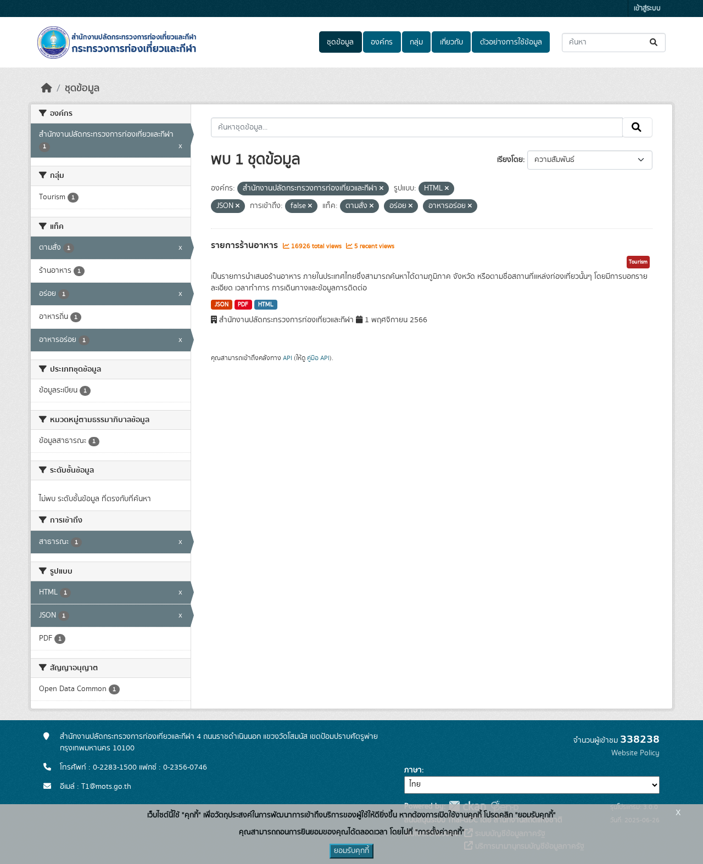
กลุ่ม (416, 42)
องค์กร (382, 42)
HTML (266, 304)
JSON (221, 304)
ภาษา (413, 770)
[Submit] (654, 42)
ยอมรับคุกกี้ (351, 850)
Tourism (638, 262)
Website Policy (635, 753)
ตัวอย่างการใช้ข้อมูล (511, 42)
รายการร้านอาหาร (245, 245)
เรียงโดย (510, 159)
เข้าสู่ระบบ (647, 8)
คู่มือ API (318, 358)
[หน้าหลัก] (46, 88)
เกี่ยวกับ (451, 42)
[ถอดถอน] (381, 188)
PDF (243, 304)
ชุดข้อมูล (340, 42)
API (287, 358)
